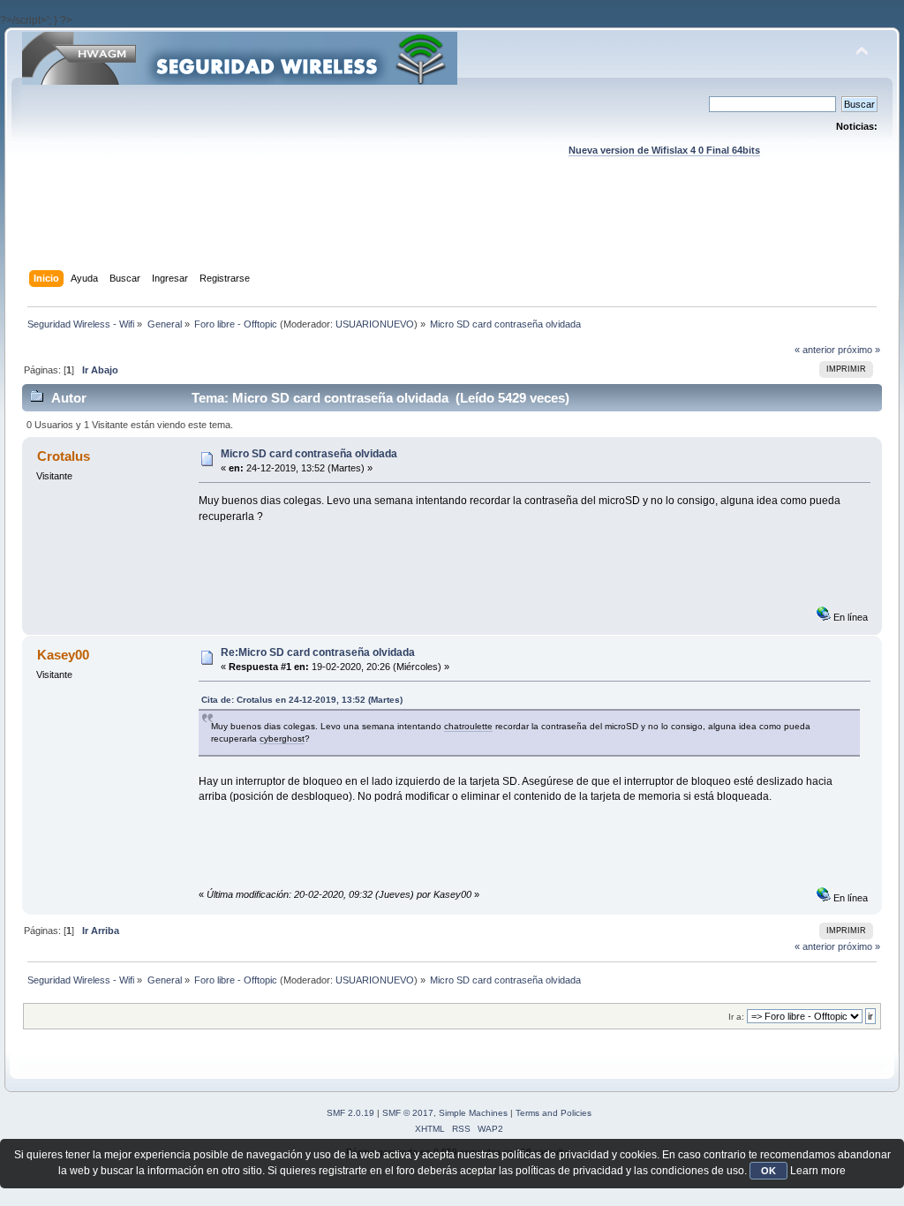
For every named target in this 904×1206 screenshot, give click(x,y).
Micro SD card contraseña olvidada (309, 454)
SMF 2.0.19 (350, 1113)
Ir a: (736, 1016)
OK (768, 1170)
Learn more (818, 1171)
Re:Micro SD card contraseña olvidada (318, 652)
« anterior (815, 349)
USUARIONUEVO (374, 324)
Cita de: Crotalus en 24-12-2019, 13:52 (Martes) (302, 700)
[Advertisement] (452, 230)
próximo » (859, 349)
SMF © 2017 (407, 1113)
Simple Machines (473, 1113)
